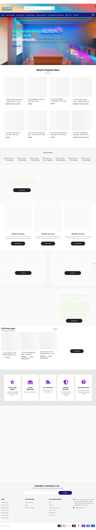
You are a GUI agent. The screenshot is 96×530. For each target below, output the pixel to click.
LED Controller (74, 160)
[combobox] (37, 8)
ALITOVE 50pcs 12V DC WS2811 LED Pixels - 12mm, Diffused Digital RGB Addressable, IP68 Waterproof (47, 353)
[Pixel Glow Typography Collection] (48, 307)
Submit (65, 493)
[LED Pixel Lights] (9, 158)
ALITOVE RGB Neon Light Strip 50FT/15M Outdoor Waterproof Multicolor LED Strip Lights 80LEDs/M (36, 100)
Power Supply (86, 160)
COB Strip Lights (35, 160)
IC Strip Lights (9, 160)
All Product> (48, 73)
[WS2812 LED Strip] (48, 217)
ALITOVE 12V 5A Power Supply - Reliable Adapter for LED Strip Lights (14, 100)
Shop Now (18, 50)
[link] (12, 388)
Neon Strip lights (48, 160)
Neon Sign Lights (60, 160)
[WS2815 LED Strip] (78, 217)
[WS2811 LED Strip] (18, 217)
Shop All (55, 328)
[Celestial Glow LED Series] (48, 184)
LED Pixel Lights (22, 160)
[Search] (39, 8)
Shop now (77, 351)
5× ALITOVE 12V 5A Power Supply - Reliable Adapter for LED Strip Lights (81, 100)
